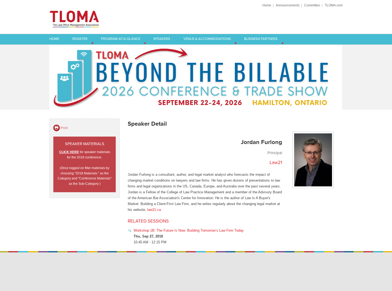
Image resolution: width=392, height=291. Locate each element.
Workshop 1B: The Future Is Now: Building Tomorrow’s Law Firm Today (189, 230)
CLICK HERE (69, 152)
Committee (312, 5)
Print (64, 128)
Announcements (287, 5)
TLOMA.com (334, 5)
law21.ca (154, 210)
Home (266, 5)
